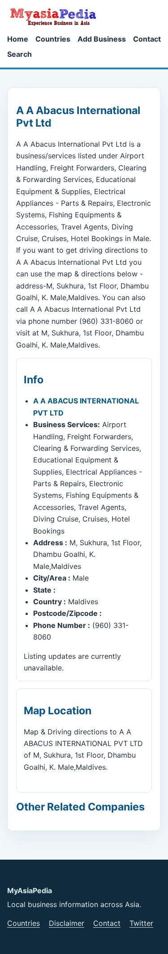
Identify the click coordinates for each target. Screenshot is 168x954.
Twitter (141, 923)
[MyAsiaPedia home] (57, 16)
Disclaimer (66, 923)
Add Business (102, 38)
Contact (147, 38)
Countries (52, 38)
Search (19, 54)
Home (17, 38)
